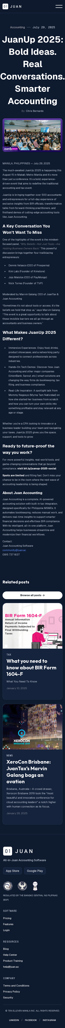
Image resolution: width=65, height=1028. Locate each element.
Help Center (10, 955)
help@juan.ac (11, 966)
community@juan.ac (14, 550)
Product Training (13, 960)
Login (6, 930)
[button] (59, 6)
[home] (12, 6)
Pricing (7, 918)
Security (8, 997)
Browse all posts (32, 595)
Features (8, 924)
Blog (6, 949)
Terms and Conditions (16, 985)
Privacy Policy (11, 991)
